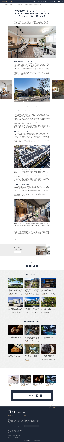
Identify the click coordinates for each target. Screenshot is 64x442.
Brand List (57, 1)
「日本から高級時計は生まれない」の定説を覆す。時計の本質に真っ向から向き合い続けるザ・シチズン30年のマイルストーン (32, 421)
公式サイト (17, 251)
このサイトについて (11, 437)
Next (56, 380)
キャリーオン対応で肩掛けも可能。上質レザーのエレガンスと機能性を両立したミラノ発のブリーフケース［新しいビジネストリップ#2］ (15, 418)
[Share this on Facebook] (27, 266)
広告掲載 (13, 435)
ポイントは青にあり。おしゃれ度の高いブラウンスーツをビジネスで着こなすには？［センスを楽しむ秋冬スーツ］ (15, 421)
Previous (7, 380)
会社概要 (9, 435)
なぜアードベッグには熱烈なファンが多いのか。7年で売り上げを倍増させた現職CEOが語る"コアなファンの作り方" (15, 431)
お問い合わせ (17, 437)
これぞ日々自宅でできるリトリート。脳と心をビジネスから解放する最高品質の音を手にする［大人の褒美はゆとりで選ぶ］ (15, 427)
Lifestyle (50, 1)
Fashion (40, 1)
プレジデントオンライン (24, 437)
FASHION (11, 415)
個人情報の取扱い (18, 435)
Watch (45, 1)
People (34, 1)
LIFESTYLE (11, 425)
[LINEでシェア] (34, 266)
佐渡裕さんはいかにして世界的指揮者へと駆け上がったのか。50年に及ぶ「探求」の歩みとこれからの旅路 (32, 418)
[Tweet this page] (30, 266)
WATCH (26, 415)
